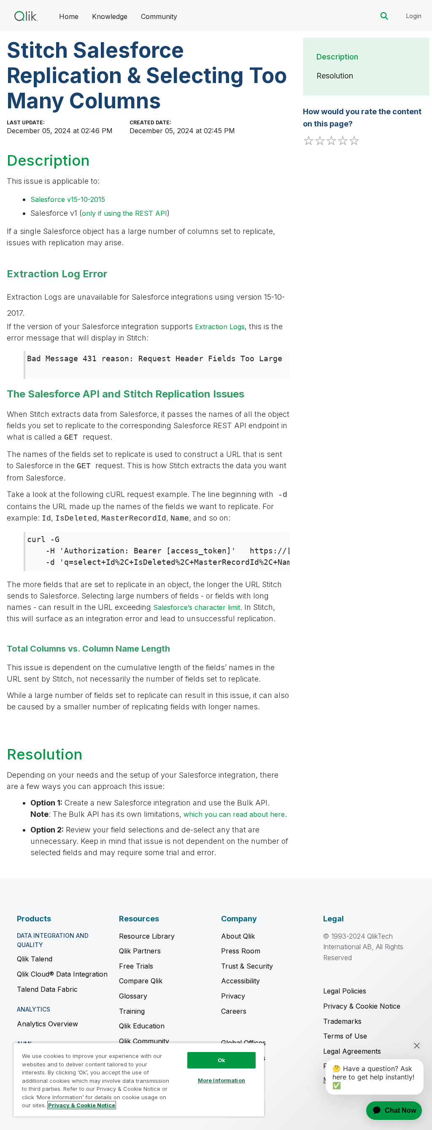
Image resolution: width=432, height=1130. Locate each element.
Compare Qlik (140, 981)
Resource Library (147, 936)
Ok (221, 1060)
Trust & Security (247, 966)
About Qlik (238, 936)
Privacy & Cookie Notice (361, 1006)
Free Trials (136, 966)
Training (132, 1011)
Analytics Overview (47, 1024)
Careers (233, 1011)
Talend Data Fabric (47, 989)
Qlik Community (144, 1041)
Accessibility (240, 981)
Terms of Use (345, 1036)
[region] (139, 1079)
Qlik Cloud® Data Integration (62, 974)
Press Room (240, 951)
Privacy (233, 996)
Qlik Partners (140, 951)
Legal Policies (344, 991)
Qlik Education (142, 1026)
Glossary (133, 996)
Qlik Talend (34, 959)
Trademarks (342, 1021)
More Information (221, 1080)
